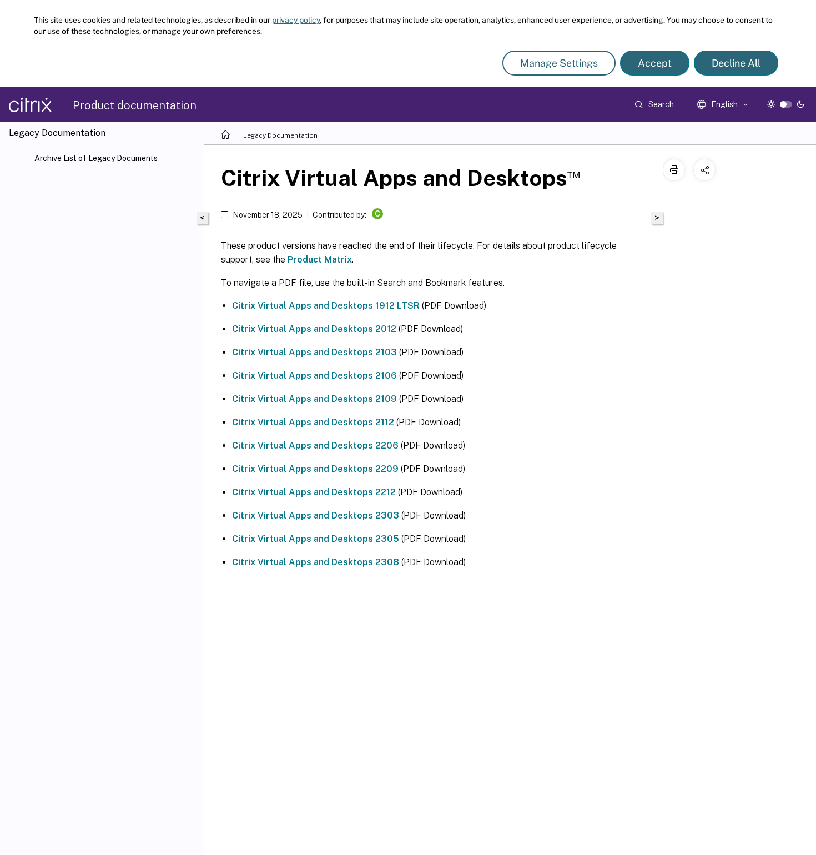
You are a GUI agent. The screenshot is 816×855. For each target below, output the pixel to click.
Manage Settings (559, 63)
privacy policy (296, 20)
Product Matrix (320, 259)
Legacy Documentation (280, 135)
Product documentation (135, 105)
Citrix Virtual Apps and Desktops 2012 (314, 329)
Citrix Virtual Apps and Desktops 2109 (314, 399)
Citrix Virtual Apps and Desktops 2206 (315, 445)
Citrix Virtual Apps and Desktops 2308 (315, 562)
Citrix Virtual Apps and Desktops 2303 (315, 515)
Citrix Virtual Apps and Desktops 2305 (315, 539)
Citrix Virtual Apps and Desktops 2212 (314, 492)
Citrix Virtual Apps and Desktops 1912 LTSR (326, 305)
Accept (655, 63)
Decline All (736, 63)
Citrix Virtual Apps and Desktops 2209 (315, 469)
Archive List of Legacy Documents (96, 158)
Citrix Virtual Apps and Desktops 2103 (314, 352)
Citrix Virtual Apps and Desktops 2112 (313, 422)
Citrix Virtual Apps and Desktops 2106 (314, 375)
